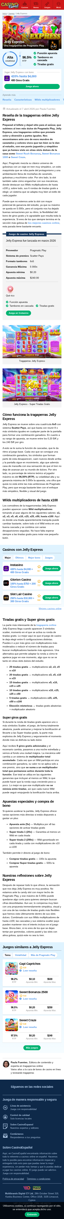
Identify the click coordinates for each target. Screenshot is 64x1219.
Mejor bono (34, 557)
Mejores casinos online (50, 608)
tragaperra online (46, 625)
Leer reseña (29, 970)
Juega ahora (32, 86)
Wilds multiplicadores (47, 99)
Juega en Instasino (19, 313)
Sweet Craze (18, 157)
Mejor (8, 557)
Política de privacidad (13, 1179)
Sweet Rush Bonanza (28, 153)
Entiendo (32, 1214)
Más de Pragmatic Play (43, 955)
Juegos (11, 13)
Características (23, 99)
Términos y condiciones (38, 1179)
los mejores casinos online (43, 222)
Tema (7, 955)
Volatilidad (20, 955)
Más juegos (32, 1047)
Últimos (19, 557)
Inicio (5, 13)
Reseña (7, 99)
